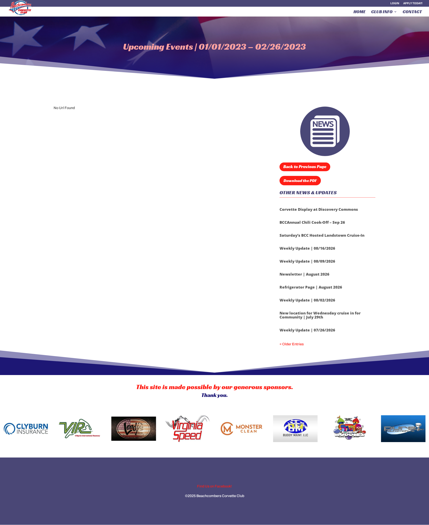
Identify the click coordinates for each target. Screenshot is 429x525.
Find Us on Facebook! (214, 486)
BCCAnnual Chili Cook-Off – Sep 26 (312, 222)
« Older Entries (292, 344)
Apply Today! (412, 3)
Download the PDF (300, 180)
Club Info (382, 12)
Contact (412, 12)
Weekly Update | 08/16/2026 (307, 248)
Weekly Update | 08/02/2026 (307, 300)
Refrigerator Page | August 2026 (311, 287)
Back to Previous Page (304, 166)
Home (359, 12)
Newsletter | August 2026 (304, 274)
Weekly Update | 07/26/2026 (307, 330)
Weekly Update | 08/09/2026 (307, 261)
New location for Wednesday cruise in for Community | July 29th (320, 315)
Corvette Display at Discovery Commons (319, 209)
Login (394, 3)
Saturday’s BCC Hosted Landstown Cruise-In (322, 235)
